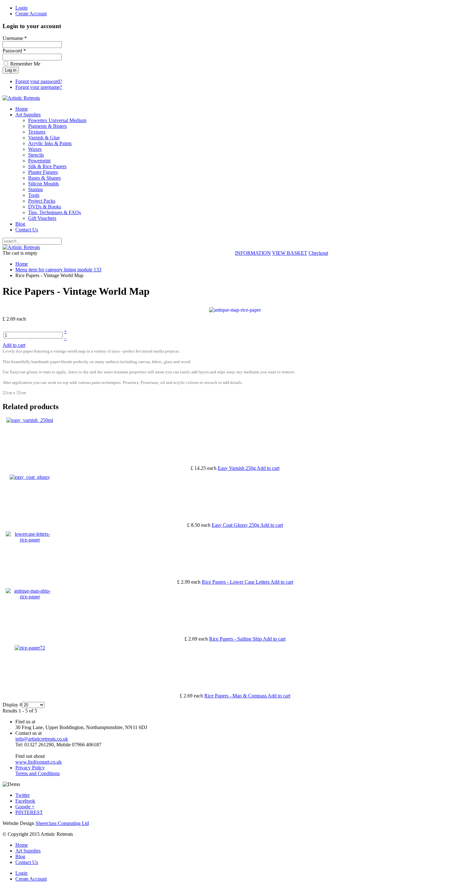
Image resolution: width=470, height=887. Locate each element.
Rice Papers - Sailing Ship (236, 639)
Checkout (318, 253)
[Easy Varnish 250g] (29, 420)
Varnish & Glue (44, 137)
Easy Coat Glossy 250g (236, 525)
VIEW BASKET (289, 253)
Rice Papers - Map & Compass (236, 695)
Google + (25, 806)
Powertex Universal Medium (57, 120)
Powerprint (39, 160)
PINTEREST (29, 812)
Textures (36, 132)
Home (21, 109)
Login (21, 8)
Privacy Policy (30, 767)
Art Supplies (28, 114)
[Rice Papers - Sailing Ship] (30, 596)
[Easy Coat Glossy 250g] (30, 477)
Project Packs (41, 201)
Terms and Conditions (37, 773)
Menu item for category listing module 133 (58, 269)
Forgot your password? (38, 81)
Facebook (25, 801)
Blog (20, 224)
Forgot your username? (38, 87)
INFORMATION (253, 253)
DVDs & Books (44, 206)
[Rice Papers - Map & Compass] (30, 647)
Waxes (35, 149)
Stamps (35, 189)
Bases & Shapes (44, 178)
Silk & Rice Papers (47, 166)
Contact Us (26, 229)
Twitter (22, 795)
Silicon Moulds (43, 183)
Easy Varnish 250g (237, 468)
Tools (33, 195)
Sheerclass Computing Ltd (62, 823)
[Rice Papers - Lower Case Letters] (30, 539)
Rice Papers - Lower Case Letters (236, 582)
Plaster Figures (43, 172)
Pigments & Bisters (47, 126)
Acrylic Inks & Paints (50, 143)
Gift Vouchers (42, 218)
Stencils (36, 155)
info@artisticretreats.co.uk (41, 739)
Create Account (31, 13)
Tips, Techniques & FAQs (54, 212)
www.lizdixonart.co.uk (38, 762)
